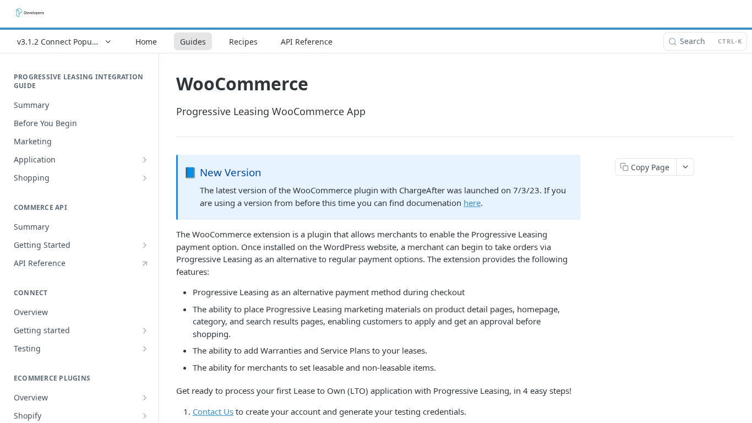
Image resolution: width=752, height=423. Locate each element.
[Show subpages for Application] (144, 159)
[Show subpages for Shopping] (144, 177)
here (472, 202)
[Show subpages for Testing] (144, 348)
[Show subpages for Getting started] (144, 330)
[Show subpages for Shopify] (144, 415)
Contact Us (213, 411)
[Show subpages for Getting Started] (144, 245)
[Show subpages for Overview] (144, 397)
